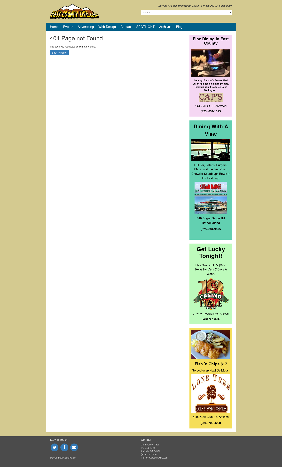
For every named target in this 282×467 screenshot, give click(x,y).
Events (68, 26)
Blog (179, 26)
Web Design (107, 26)
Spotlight (145, 26)
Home (54, 26)
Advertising (86, 26)
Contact (126, 26)
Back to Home (59, 52)
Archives (165, 26)
